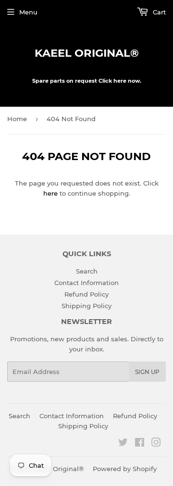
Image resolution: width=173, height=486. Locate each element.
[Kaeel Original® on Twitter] (123, 444)
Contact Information (86, 283)
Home (17, 119)
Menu (28, 12)
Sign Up (147, 371)
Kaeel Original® (87, 53)
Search (87, 271)
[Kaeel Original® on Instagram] (156, 444)
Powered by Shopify (125, 469)
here (50, 193)
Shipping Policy (86, 306)
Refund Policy (86, 294)
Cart (158, 12)
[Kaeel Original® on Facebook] (140, 444)
